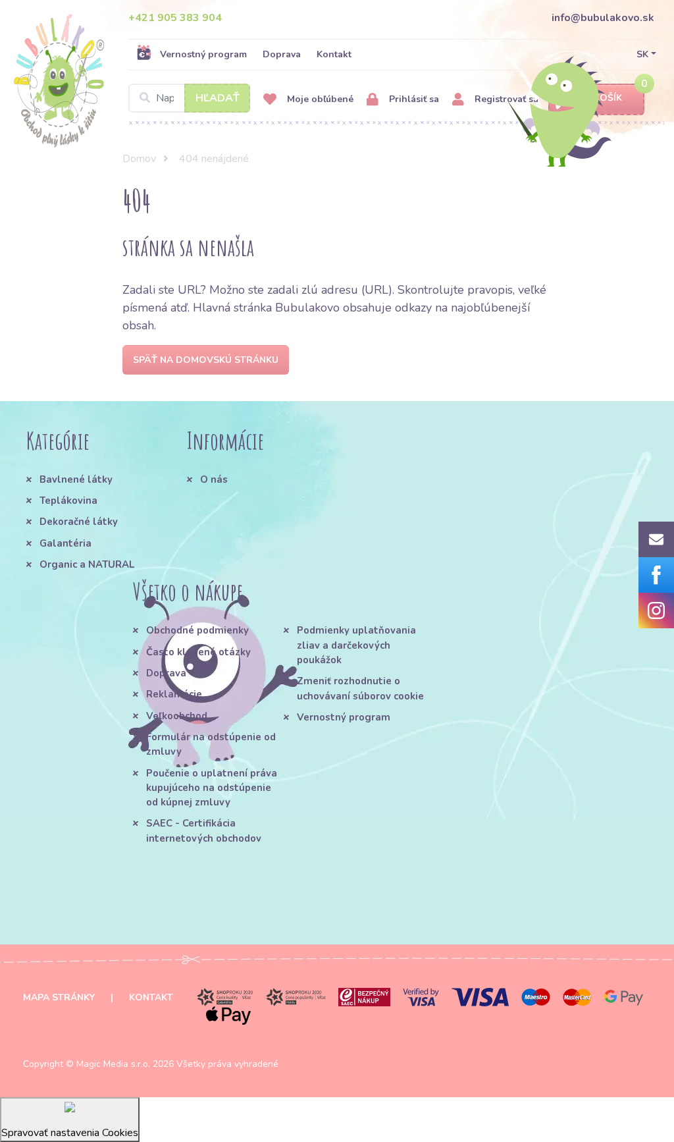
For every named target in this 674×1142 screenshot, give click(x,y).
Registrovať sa (505, 99)
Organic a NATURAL (86, 564)
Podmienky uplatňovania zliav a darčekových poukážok (356, 645)
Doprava (282, 54)
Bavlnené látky (76, 479)
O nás (214, 479)
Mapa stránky (59, 997)
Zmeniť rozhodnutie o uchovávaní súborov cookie (360, 688)
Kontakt (334, 54)
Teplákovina (68, 500)
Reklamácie (174, 694)
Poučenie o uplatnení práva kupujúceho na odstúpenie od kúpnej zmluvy (211, 788)
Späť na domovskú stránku (205, 360)
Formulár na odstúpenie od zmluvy (211, 744)
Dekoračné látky (78, 521)
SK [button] (642, 54)
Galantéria (65, 543)
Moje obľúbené (318, 99)
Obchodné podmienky (197, 630)
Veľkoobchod (176, 715)
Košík (608, 98)
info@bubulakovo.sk (603, 18)
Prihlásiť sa (412, 99)
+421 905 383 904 (175, 18)
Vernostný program (203, 54)
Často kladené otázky (198, 652)
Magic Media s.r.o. (113, 1064)
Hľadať (217, 98)
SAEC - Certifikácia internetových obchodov (203, 830)
